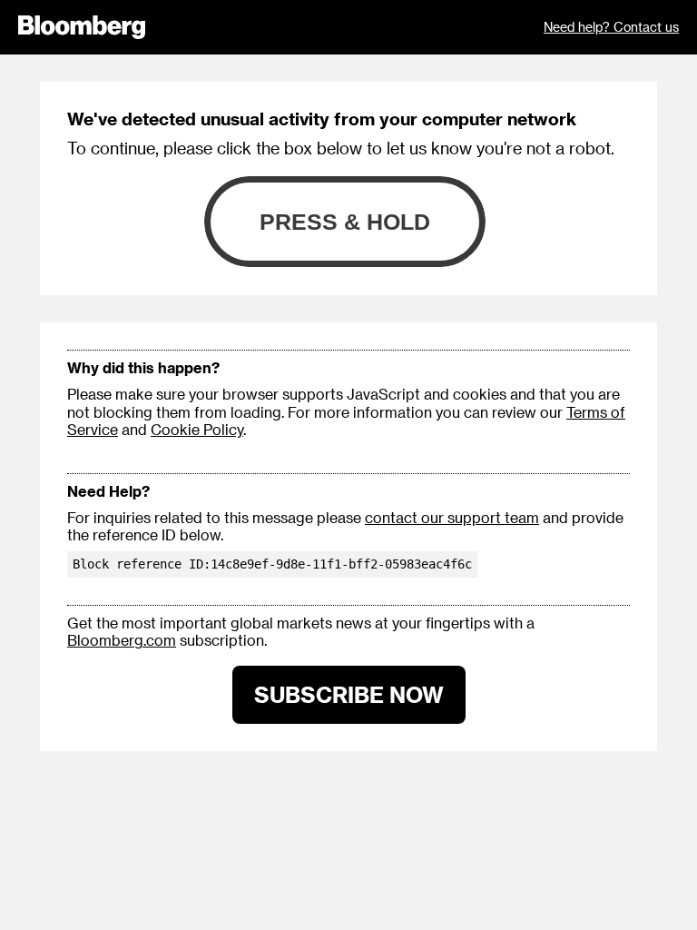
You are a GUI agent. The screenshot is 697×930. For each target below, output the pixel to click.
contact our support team (452, 517)
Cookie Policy (197, 429)
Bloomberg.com (121, 639)
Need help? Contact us (611, 27)
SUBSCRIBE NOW (349, 694)
